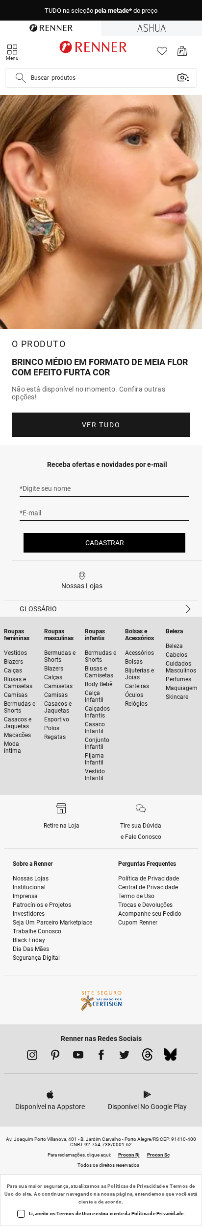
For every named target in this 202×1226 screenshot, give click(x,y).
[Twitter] (124, 1057)
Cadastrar (104, 543)
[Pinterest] (55, 1057)
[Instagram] (32, 1057)
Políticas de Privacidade (136, 1186)
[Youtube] (78, 1057)
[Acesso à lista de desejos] (162, 53)
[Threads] (147, 1057)
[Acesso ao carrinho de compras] (182, 53)
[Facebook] (101, 1057)
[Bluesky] (170, 1057)
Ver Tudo (101, 425)
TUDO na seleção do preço (101, 10)
